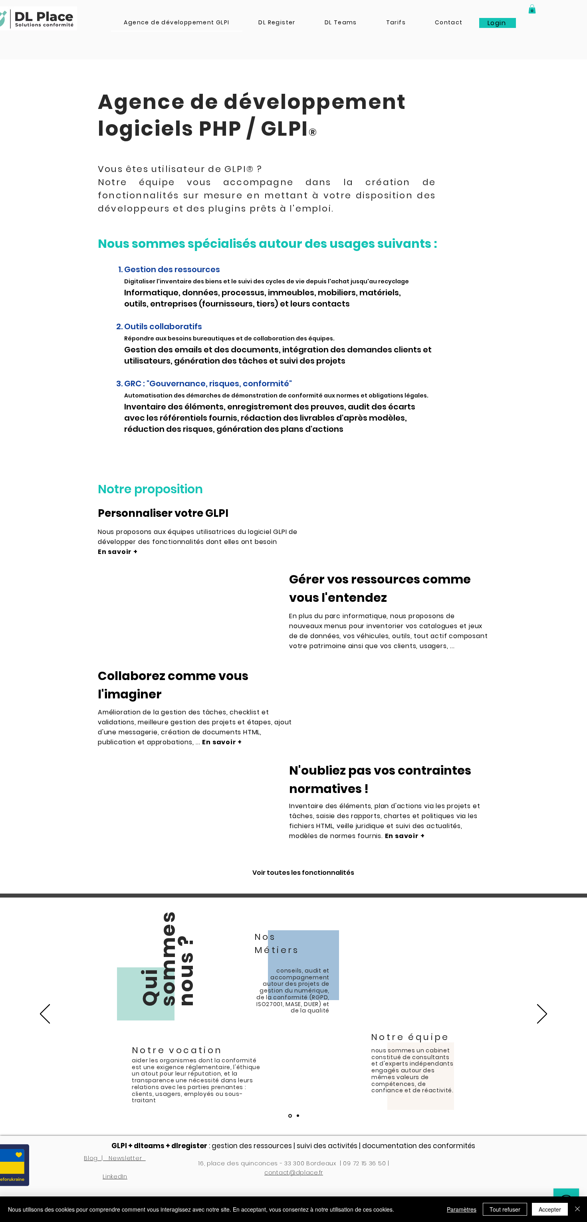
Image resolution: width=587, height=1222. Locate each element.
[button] (532, 9)
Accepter (550, 1209)
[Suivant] (542, 1014)
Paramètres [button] (461, 1209)
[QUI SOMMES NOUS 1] (290, 1115)
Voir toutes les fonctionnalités (303, 872)
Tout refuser (505, 1209)
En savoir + (222, 742)
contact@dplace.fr (293, 1173)
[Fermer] (577, 1209)
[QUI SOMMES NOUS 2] (298, 1116)
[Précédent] (45, 1014)
